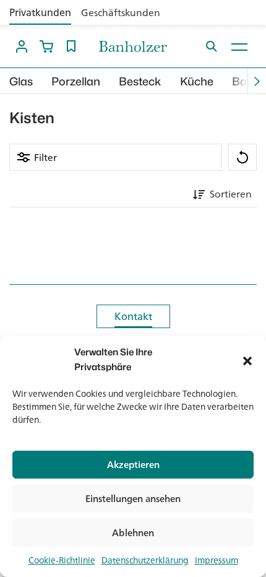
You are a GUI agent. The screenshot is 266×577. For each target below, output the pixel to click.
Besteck (140, 81)
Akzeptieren (133, 464)
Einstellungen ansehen (133, 498)
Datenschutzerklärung (145, 560)
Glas (21, 81)
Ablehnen (133, 532)
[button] (247, 360)
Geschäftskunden (120, 12)
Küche (196, 81)
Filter (45, 157)
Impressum (216, 560)
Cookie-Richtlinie (61, 560)
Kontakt (133, 316)
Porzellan (75, 81)
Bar (241, 81)
